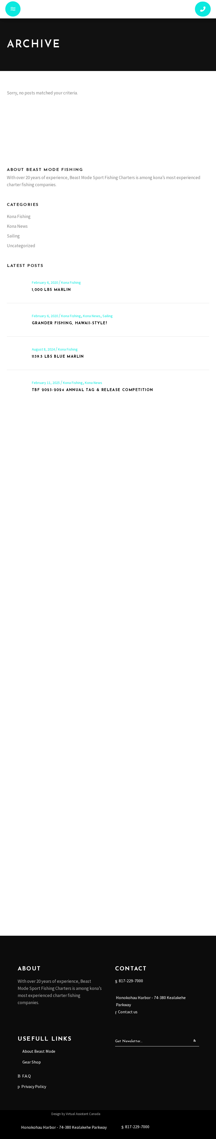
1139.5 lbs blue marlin (58, 357)
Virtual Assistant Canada (83, 1114)
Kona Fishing (19, 216)
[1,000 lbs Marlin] (17, 286)
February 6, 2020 (45, 282)
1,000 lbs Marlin (51, 290)
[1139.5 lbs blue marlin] (17, 353)
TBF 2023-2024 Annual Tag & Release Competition (92, 390)
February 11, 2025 (46, 382)
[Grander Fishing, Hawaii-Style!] (17, 320)
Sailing (13, 236)
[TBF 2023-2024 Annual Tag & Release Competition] (17, 387)
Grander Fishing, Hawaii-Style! (69, 323)
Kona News (17, 226)
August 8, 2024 (44, 349)
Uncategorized (21, 246)
